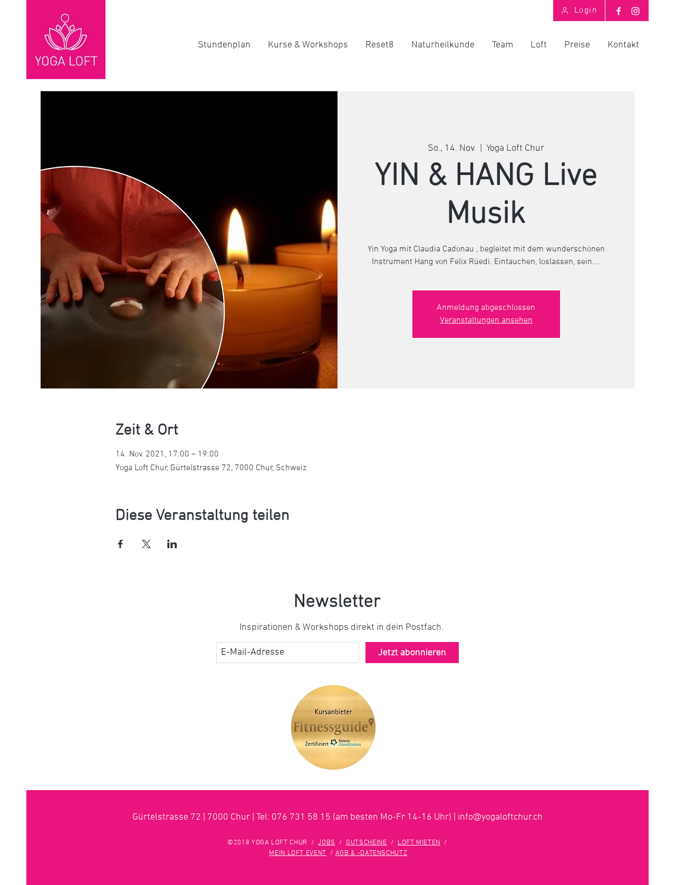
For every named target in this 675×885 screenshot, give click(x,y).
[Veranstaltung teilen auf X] (146, 544)
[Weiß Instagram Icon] (635, 11)
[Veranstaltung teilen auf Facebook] (120, 544)
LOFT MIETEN (419, 843)
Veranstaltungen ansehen (486, 320)
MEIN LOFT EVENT (297, 853)
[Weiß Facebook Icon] (618, 11)
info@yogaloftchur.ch (500, 817)
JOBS (326, 843)
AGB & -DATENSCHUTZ (371, 853)
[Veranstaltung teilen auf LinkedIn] (172, 544)
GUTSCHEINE (366, 843)
